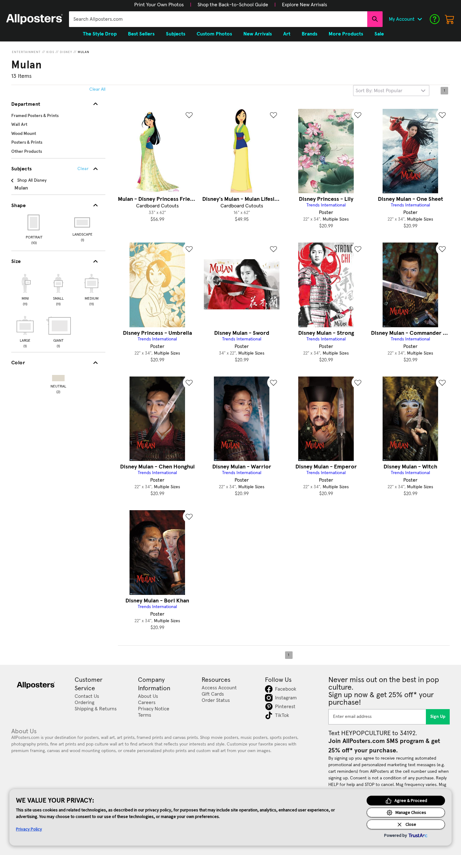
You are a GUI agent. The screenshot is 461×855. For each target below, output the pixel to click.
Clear (82, 169)
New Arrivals (257, 33)
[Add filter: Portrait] (34, 222)
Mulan (83, 52)
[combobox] (218, 19)
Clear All (97, 89)
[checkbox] (25, 289)
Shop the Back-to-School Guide (233, 4)
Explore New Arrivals (304, 4)
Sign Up (438, 716)
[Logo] (34, 19)
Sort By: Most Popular (379, 90)
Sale (379, 33)
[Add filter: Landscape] (82, 222)
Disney (66, 52)
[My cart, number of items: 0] (450, 19)
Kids (50, 52)
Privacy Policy (29, 829)
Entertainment (26, 52)
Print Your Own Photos (159, 4)
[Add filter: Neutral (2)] (58, 376)
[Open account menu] (420, 19)
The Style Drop (100, 33)
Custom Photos (214, 33)
